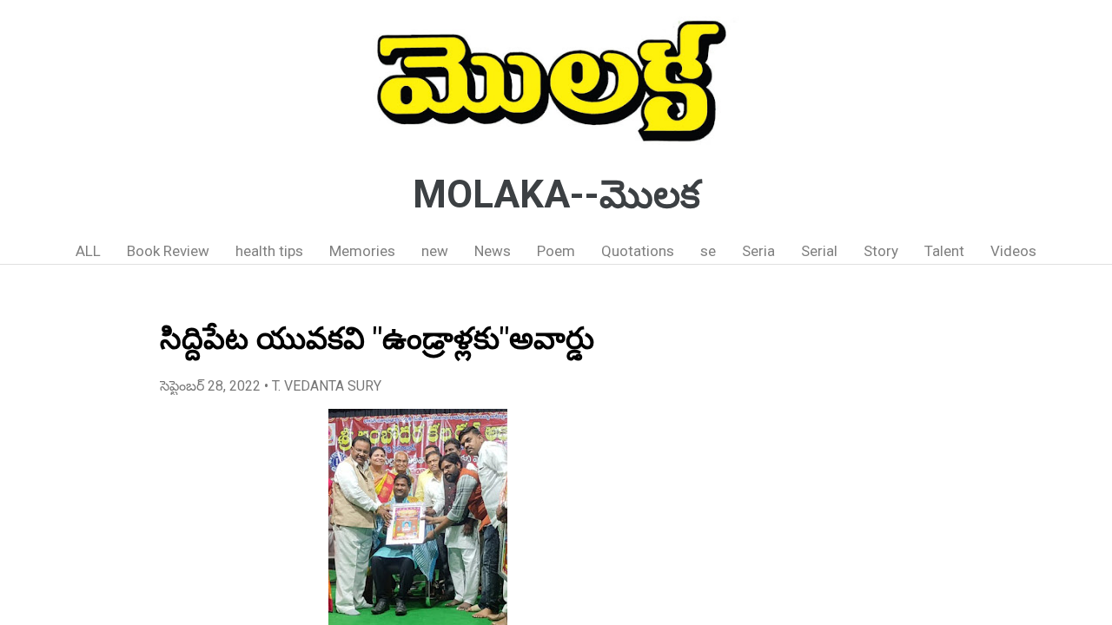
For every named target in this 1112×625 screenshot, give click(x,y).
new (434, 251)
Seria (758, 251)
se (708, 251)
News (492, 251)
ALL (88, 251)
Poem (556, 251)
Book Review (168, 251)
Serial (819, 251)
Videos (1013, 251)
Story (881, 251)
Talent (944, 251)
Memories (362, 251)
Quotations (637, 251)
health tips (269, 251)
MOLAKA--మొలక (556, 194)
